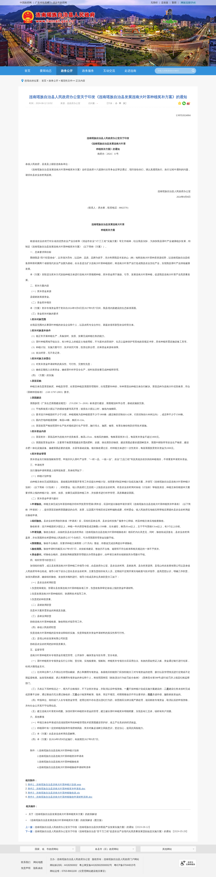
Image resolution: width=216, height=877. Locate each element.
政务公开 (67, 70)
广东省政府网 (42, 2)
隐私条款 (38, 868)
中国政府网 (26, 2)
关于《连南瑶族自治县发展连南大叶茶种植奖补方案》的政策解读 (63, 814)
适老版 (164, 2)
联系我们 (25, 862)
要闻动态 (46, 70)
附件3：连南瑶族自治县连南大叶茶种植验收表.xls (54, 793)
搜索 (193, 71)
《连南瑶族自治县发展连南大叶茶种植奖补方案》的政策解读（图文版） (66, 820)
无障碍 (154, 2)
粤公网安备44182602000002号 (95, 865)
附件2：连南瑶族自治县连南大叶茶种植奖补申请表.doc (56, 788)
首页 (27, 70)
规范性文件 (66, 80)
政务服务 (88, 70)
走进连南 (130, 70)
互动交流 (109, 70)
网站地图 (38, 862)
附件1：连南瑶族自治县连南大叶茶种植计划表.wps (54, 784)
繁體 (174, 2)
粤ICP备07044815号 (125, 865)
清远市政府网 (60, 2)
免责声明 (25, 868)
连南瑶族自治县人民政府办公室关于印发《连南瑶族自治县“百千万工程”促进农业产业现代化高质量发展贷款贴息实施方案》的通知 (103, 831)
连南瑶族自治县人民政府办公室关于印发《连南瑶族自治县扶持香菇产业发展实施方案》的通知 (84, 827)
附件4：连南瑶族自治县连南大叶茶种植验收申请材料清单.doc (60, 797)
